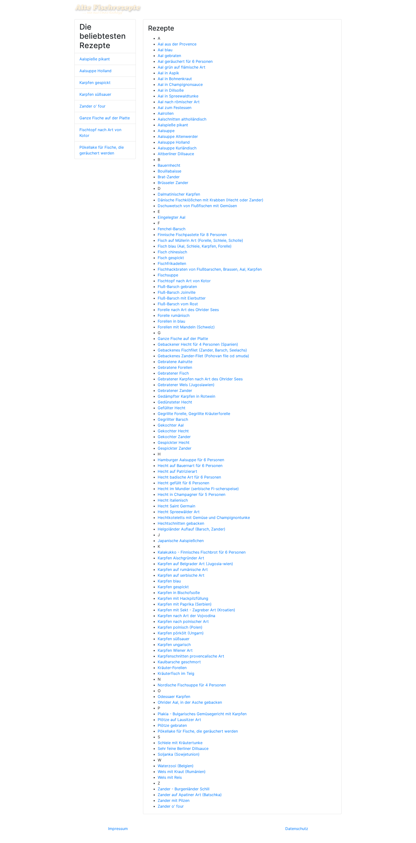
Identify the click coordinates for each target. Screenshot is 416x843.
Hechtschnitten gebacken (181, 523)
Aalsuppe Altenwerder (178, 136)
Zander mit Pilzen (173, 800)
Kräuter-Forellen (172, 667)
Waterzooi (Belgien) (176, 765)
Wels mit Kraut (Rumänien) (182, 771)
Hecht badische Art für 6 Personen (189, 477)
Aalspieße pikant (94, 59)
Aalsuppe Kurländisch (177, 148)
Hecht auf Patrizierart (177, 471)
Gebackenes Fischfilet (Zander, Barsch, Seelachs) (202, 350)
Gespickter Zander (174, 448)
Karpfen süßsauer (95, 94)
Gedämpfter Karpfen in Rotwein (186, 396)
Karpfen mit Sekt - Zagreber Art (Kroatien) (196, 609)
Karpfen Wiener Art (175, 650)
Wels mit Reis (170, 777)
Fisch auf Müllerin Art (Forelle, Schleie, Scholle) (200, 240)
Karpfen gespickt (94, 82)
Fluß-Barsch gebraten (177, 286)
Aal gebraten (169, 55)
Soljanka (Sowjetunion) (179, 754)
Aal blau (165, 49)
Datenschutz (296, 828)
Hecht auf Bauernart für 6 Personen (190, 465)
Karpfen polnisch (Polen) (180, 627)
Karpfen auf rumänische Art (183, 569)
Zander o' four (92, 106)
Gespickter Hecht (173, 442)
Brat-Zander (169, 176)
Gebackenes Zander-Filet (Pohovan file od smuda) (203, 355)
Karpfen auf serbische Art (181, 575)
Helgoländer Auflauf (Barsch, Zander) (191, 529)
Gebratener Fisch (173, 373)
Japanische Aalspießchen (181, 540)
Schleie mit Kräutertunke (180, 742)
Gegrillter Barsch (173, 419)
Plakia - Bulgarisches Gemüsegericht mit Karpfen (202, 713)
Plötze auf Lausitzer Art (179, 719)
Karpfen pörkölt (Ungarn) (181, 633)
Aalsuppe (166, 130)
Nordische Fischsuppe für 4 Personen (192, 685)
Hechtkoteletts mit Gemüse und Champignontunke (204, 517)
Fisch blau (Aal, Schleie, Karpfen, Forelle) (195, 246)
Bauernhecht (169, 165)
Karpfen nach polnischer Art (183, 621)
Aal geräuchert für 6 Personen (185, 61)
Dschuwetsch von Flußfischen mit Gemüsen (197, 205)
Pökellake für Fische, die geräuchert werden (101, 150)
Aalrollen (166, 113)
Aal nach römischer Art (179, 101)
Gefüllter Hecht (171, 407)
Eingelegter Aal (171, 217)
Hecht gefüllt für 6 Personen (183, 482)
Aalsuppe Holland (95, 70)
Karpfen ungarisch (174, 644)
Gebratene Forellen (175, 367)
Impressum (118, 828)
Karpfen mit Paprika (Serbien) (185, 604)
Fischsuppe (168, 275)
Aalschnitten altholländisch (182, 119)
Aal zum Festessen (174, 107)
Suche (334, 9)
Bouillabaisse (169, 171)
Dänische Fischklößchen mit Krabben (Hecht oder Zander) (210, 200)
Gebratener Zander (175, 390)
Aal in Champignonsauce (180, 84)
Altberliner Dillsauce (176, 153)
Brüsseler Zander (173, 182)
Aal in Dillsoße (171, 90)
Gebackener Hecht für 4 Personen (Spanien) (198, 344)
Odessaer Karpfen (174, 696)
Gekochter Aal (171, 425)
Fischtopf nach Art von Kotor (100, 132)
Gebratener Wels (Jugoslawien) (186, 384)
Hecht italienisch (173, 500)
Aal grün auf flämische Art (181, 67)
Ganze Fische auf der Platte (104, 117)
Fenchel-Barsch (171, 228)
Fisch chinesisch (172, 251)
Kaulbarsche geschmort (179, 661)
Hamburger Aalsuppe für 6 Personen (191, 459)
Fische (300, 9)
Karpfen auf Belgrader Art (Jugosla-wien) (195, 563)
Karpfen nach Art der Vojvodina (186, 615)
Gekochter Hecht (173, 430)
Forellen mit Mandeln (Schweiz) (186, 327)
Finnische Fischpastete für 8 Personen (192, 234)
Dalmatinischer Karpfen (179, 194)
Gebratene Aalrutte (175, 361)
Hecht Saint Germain (176, 506)
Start (286, 9)
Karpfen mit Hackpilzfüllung (183, 598)
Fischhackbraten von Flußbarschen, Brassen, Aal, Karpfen (210, 269)
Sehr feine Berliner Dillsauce (183, 748)
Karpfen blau (169, 581)
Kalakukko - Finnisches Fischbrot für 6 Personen (202, 552)
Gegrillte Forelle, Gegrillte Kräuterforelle (194, 413)
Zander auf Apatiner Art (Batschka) (190, 794)
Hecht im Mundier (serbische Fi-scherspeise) (198, 488)
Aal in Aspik (168, 72)
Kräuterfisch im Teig (176, 673)
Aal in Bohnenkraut (175, 78)
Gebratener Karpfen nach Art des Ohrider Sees (200, 379)
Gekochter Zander (174, 436)
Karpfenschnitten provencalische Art (191, 656)
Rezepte (318, 9)
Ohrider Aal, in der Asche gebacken (190, 702)
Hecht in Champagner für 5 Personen (191, 494)
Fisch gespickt (171, 257)
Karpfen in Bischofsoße (179, 592)
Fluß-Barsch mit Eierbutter (182, 298)
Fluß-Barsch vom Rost (178, 303)
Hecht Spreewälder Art (179, 511)
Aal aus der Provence (177, 44)
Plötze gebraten (172, 725)
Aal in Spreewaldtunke (178, 96)
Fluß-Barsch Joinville (176, 292)
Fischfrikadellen (172, 263)
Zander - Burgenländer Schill (183, 788)
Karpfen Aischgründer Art (181, 558)
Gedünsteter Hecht (175, 402)
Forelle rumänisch (173, 315)
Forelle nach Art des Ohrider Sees (188, 309)
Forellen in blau (171, 321)
